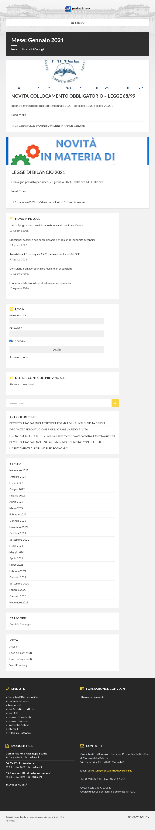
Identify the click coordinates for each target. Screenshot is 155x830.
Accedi (13, 646)
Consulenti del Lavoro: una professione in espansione (40, 268)
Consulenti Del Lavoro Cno (23, 697)
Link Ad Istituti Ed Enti (21, 709)
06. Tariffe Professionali (20, 763)
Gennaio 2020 (17, 596)
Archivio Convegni (74, 125)
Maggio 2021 (17, 552)
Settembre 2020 (19, 583)
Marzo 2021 (16, 564)
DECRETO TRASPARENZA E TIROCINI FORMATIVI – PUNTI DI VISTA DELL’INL (57, 423)
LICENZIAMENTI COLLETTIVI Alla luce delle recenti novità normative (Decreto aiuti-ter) (62, 435)
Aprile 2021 (16, 558)
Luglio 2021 (16, 545)
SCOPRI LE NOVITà (16, 784)
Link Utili (13, 713)
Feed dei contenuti (20, 652)
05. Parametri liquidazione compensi (28, 773)
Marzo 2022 (16, 508)
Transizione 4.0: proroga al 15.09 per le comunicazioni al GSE (44, 254)
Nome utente (17, 315)
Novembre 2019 (18, 602)
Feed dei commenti (20, 659)
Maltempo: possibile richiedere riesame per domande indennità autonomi (52, 239)
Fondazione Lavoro (18, 701)
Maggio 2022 (17, 495)
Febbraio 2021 (17, 571)
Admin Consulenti (49, 125)
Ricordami (19, 341)
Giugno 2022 (17, 489)
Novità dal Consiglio (33, 49)
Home (14, 49)
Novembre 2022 (18, 470)
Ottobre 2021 (17, 533)
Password (15, 328)
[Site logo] (77, 11)
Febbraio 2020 (17, 589)
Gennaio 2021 (17, 577)
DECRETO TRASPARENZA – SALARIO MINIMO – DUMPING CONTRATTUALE (57, 442)
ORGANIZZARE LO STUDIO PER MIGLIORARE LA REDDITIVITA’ (48, 429)
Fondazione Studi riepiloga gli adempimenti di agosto (40, 282)
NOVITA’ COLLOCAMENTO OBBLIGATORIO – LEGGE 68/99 (73, 96)
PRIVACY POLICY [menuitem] (138, 817)
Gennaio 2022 (17, 520)
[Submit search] (115, 403)
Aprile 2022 (16, 501)
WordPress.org (18, 665)
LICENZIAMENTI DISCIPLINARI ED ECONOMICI (39, 448)
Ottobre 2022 (17, 476)
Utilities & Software (19, 732)
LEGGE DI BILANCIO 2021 (38, 172)
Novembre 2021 (18, 526)
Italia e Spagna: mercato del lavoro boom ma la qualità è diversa (46, 225)
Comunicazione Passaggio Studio (26, 753)
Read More (18, 114)
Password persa (18, 357)
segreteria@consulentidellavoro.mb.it (110, 770)
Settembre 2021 (19, 539)
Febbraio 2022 (17, 514)
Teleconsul (14, 705)
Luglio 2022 (16, 483)
